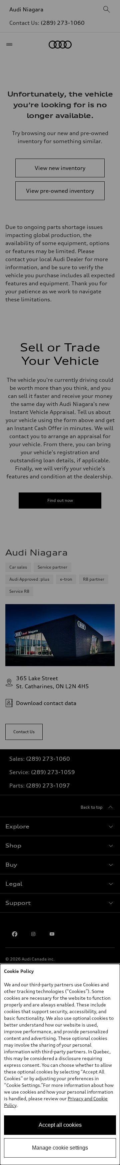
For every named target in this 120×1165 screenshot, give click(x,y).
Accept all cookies (60, 1125)
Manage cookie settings (60, 1148)
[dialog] (60, 1064)
